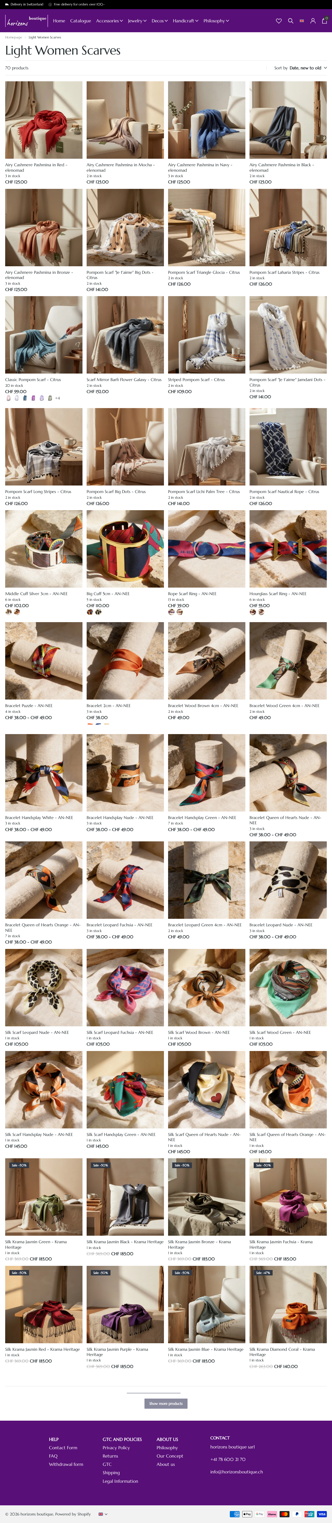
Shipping (111, 1472)
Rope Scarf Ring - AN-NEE (192, 593)
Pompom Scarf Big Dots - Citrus (116, 491)
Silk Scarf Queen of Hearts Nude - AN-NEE (204, 1137)
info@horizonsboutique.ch (236, 1472)
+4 (57, 398)
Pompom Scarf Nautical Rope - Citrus (284, 491)
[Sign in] (313, 21)
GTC (107, 1464)
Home (59, 21)
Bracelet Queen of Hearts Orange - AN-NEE (43, 927)
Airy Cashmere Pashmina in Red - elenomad (36, 167)
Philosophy (214, 21)
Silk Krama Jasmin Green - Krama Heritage (36, 1244)
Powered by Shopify (73, 1514)
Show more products (166, 1403)
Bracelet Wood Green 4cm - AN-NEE (285, 705)
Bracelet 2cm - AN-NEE (109, 705)
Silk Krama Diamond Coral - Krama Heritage (282, 1352)
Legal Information (120, 1481)
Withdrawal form (66, 1464)
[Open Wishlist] (279, 20)
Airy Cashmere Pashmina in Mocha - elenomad (121, 167)
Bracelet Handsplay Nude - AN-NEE (120, 817)
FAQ (53, 1456)
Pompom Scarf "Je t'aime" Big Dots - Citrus (120, 275)
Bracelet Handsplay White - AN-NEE (39, 817)
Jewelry (135, 21)
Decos (158, 21)
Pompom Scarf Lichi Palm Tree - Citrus (204, 491)
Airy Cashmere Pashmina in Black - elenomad (282, 167)
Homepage (13, 37)
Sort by (281, 67)
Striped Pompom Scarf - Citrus (196, 379)
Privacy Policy (116, 1448)
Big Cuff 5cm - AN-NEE (108, 593)
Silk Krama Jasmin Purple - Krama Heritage (117, 1352)
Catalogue (80, 21)
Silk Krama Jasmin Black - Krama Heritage (125, 1241)
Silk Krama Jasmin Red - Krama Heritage (42, 1349)
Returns (110, 1456)
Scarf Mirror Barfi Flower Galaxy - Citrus (124, 379)
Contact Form (63, 1448)
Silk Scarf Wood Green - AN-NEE (280, 1032)
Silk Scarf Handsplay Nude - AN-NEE (39, 1134)
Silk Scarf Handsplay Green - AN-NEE (121, 1134)
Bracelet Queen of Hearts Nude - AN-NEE (285, 820)
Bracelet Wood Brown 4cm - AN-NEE (203, 705)
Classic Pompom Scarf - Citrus (33, 379)
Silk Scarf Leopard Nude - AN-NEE (37, 1032)
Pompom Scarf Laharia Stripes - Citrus (285, 272)
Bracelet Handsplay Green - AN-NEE (202, 817)
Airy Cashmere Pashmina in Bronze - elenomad (39, 275)
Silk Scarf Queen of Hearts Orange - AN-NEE (288, 1137)
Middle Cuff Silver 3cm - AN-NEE (36, 593)
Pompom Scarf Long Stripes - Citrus (38, 491)
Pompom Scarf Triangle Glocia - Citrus (204, 272)
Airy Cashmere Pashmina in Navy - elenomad (200, 167)
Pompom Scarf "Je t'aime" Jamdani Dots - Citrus (288, 382)
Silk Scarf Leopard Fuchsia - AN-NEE (120, 1032)
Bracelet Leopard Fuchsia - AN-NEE (120, 924)
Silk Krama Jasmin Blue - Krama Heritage (206, 1349)
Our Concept (170, 1456)
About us (166, 1464)
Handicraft (183, 21)
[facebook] (226, 1486)
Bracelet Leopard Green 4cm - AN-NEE (205, 924)
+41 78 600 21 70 (228, 1459)
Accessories (107, 21)
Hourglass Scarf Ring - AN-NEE (278, 593)
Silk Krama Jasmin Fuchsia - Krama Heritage (281, 1244)
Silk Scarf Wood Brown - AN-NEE (199, 1032)
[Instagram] (213, 1486)
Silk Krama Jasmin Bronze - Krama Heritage (199, 1244)
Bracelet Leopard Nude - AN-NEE (281, 924)
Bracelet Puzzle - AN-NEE (29, 705)
